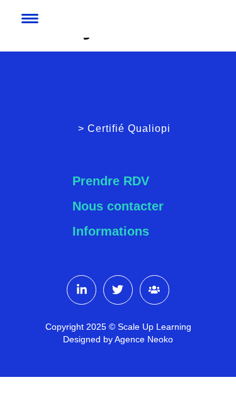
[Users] (154, 290)
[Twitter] (118, 290)
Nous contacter (118, 206)
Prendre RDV (110, 181)
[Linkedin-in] (81, 290)
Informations (110, 231)
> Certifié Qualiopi (124, 128)
